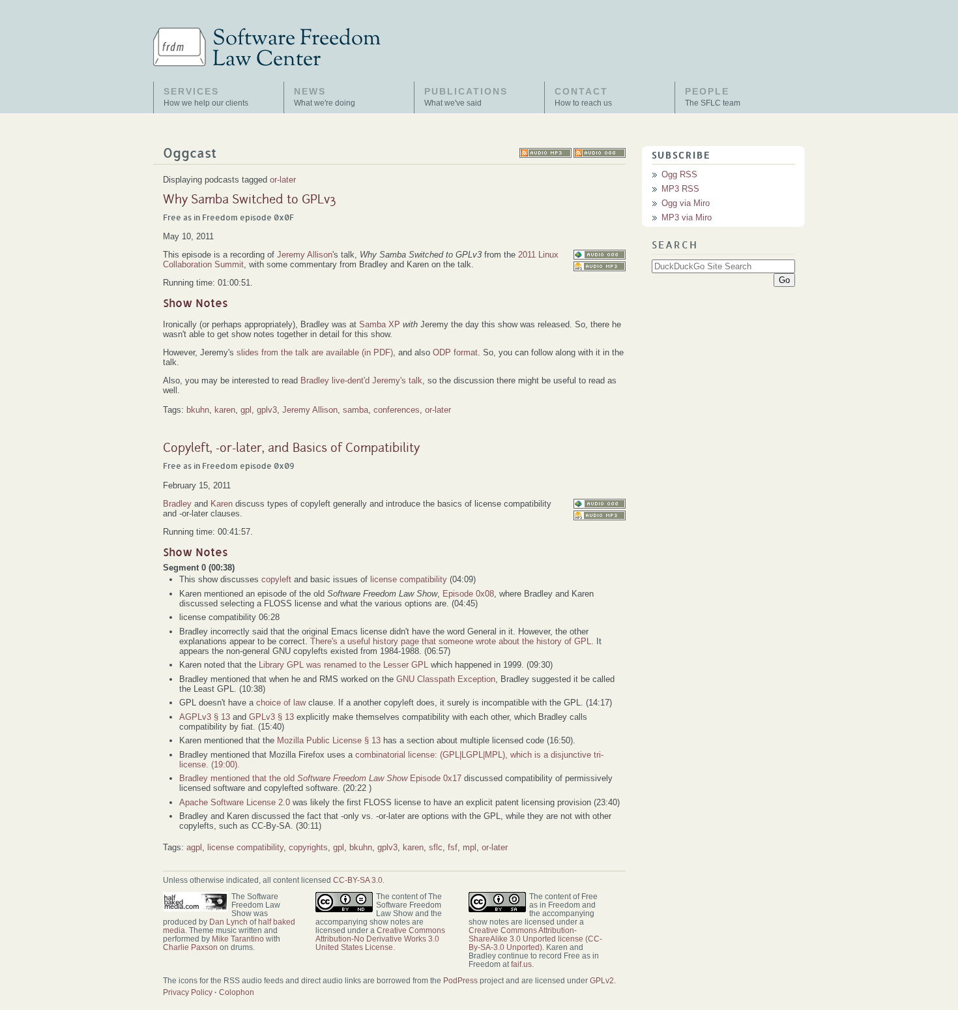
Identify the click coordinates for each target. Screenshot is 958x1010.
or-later (283, 180)
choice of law (281, 702)
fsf (452, 847)
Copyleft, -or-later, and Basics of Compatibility (291, 448)
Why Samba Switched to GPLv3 (249, 200)
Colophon (236, 992)
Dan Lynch (228, 921)
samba (355, 410)
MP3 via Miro (686, 217)
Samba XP (379, 324)
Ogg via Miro (685, 203)
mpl (469, 847)
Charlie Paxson (190, 947)
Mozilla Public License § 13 (329, 740)
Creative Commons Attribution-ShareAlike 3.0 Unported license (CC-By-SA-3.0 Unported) (535, 938)
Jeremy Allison (304, 255)
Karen (221, 504)
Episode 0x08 (468, 594)
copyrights (308, 847)
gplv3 (267, 410)
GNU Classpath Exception (445, 679)
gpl (246, 410)
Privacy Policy (187, 992)
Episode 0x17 (435, 778)
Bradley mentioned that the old (293, 778)
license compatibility (408, 579)
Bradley (177, 504)
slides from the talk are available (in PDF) (315, 352)
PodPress (460, 980)
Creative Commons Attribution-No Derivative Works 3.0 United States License (380, 938)
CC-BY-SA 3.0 (358, 880)
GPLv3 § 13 (271, 717)
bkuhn (197, 410)
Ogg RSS (679, 174)
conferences (396, 410)
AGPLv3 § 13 (204, 717)
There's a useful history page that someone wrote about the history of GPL (450, 641)
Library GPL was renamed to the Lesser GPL (343, 665)
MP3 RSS (680, 189)
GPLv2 (602, 980)
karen (224, 410)
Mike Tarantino (238, 938)
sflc (436, 847)
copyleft (276, 579)
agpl (194, 847)
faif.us (521, 964)
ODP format (455, 352)
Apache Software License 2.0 (234, 802)
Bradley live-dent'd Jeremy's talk (361, 380)
